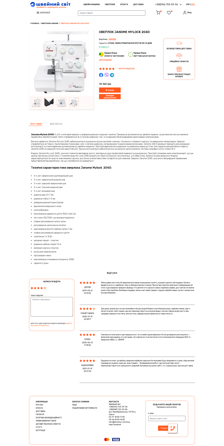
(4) (60, 124)
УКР (188, 4)
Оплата (124, 4)
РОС (193, 4)
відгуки (54, 124)
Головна (34, 23)
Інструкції (40, 430)
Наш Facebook (115, 425)
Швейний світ (115, 404)
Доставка (138, 4)
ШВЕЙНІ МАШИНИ (91, 4)
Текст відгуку (37, 295)
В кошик (110, 90)
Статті (39, 427)
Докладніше (105, 60)
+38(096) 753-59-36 (118, 407)
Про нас (39, 405)
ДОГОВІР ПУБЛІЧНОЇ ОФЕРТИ (48, 424)
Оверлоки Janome (49, 23)
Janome (112, 39)
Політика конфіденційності (49, 418)
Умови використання (46, 421)
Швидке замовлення (110, 96)
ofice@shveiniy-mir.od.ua (119, 422)
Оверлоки (110, 4)
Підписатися (167, 428)
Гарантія (40, 414)
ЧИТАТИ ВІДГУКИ (126, 69)
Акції (74, 405)
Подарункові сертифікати (84, 408)
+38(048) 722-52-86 (118, 409)
